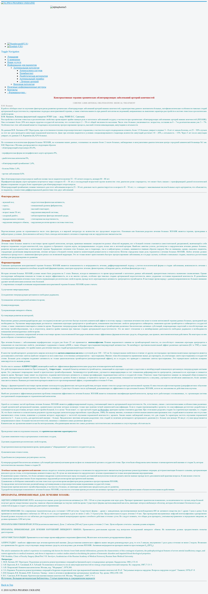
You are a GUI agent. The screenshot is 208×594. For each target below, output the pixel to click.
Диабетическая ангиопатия (33, 76)
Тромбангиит (26, 73)
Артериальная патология (26, 67)
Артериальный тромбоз (31, 78)
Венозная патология (23, 84)
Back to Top (7, 585)
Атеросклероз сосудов (30, 70)
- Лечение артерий (29, 81)
